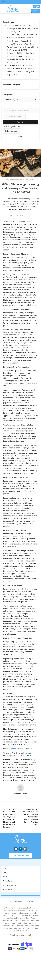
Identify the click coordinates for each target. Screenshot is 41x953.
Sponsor (5, 868)
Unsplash (28, 748)
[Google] (25, 849)
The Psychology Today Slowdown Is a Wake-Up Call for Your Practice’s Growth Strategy (22, 38)
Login (36, 6)
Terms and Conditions (9, 885)
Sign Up (35, 11)
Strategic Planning (26, 180)
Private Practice (12, 180)
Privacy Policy (7, 881)
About (5, 877)
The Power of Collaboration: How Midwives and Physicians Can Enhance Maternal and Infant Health (9, 817)
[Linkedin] (20, 849)
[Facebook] (16, 849)
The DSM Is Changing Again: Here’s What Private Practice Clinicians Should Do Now (22, 47)
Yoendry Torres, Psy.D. (23, 755)
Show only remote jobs (13, 127)
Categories (7, 95)
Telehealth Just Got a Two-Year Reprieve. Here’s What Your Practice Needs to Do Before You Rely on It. (21, 68)
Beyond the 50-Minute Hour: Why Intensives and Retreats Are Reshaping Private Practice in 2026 (20, 56)
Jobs (4, 872)
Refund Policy (7, 889)
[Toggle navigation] (3, 2)
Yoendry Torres (13, 215)
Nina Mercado (16, 748)
